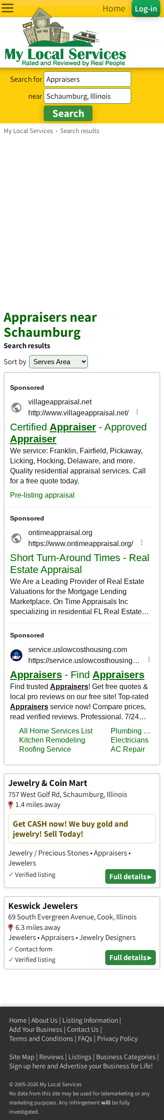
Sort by (15, 361)
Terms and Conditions (41, 1038)
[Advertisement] (82, 221)
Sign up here (27, 1066)
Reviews (51, 1056)
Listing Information (90, 1020)
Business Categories (126, 1056)
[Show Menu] (7, 8)
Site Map (22, 1056)
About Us (44, 1020)
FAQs (85, 1038)
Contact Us (83, 1029)
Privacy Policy (117, 1038)
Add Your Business (35, 1029)
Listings (80, 1056)
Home (18, 1020)
